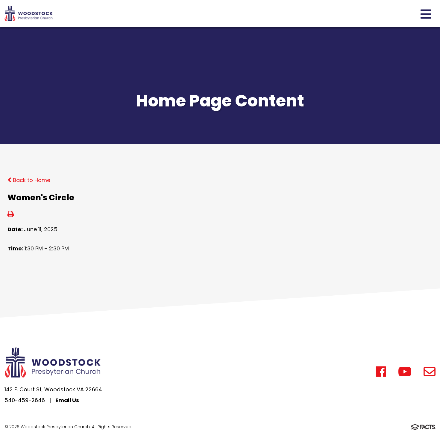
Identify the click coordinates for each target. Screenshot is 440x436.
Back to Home (30, 180)
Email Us (67, 400)
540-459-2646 (24, 400)
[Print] (10, 214)
